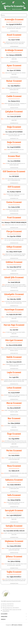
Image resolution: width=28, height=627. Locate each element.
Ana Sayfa (8, 9)
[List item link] (14, 604)
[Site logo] (14, 1)
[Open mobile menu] (1, 2)
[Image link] (6, 594)
